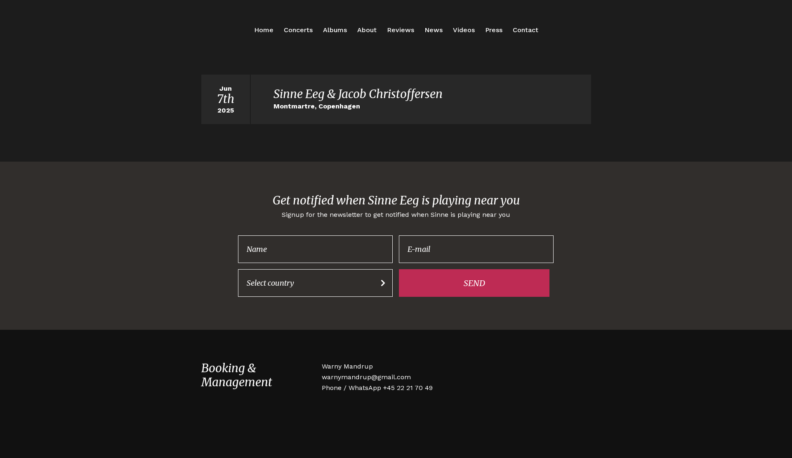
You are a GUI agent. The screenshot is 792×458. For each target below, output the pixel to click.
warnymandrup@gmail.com (366, 377)
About (367, 30)
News (433, 30)
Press (493, 30)
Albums (335, 30)
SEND (474, 283)
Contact (525, 30)
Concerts (298, 30)
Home (263, 30)
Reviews (400, 30)
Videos (464, 30)
